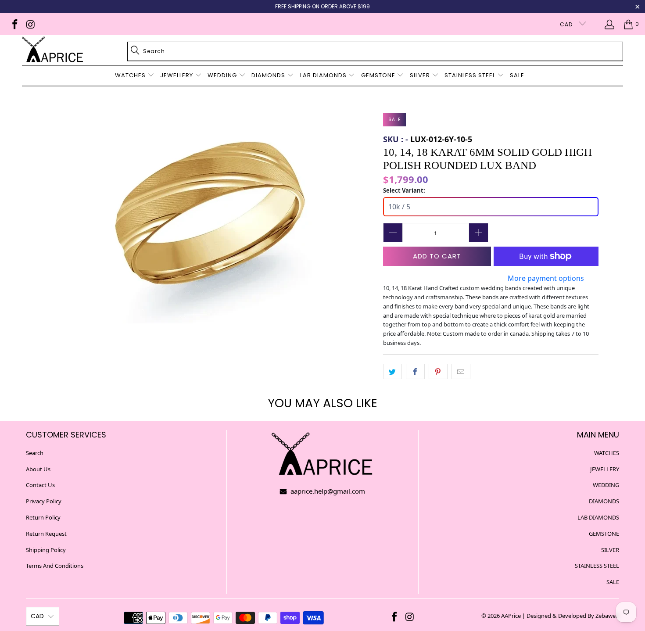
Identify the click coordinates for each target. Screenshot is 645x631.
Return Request (46, 534)
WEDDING (606, 485)
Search (34, 453)
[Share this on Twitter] (392, 372)
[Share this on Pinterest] (438, 372)
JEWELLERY (604, 469)
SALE (612, 582)
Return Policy (43, 517)
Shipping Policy (46, 550)
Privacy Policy (43, 501)
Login (611, 24)
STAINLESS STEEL (597, 566)
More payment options (546, 278)
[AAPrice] (52, 50)
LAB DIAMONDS (598, 517)
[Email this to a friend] (461, 372)
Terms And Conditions (54, 566)
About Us (38, 469)
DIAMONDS (604, 501)
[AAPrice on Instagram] (29, 24)
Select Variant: (404, 190)
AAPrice (511, 616)
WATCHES (606, 453)
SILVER (610, 550)
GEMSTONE (604, 534)
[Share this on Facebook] (415, 372)
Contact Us (40, 485)
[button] (134, 76)
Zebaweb (607, 616)
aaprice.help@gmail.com (327, 491)
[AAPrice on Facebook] (14, 24)
